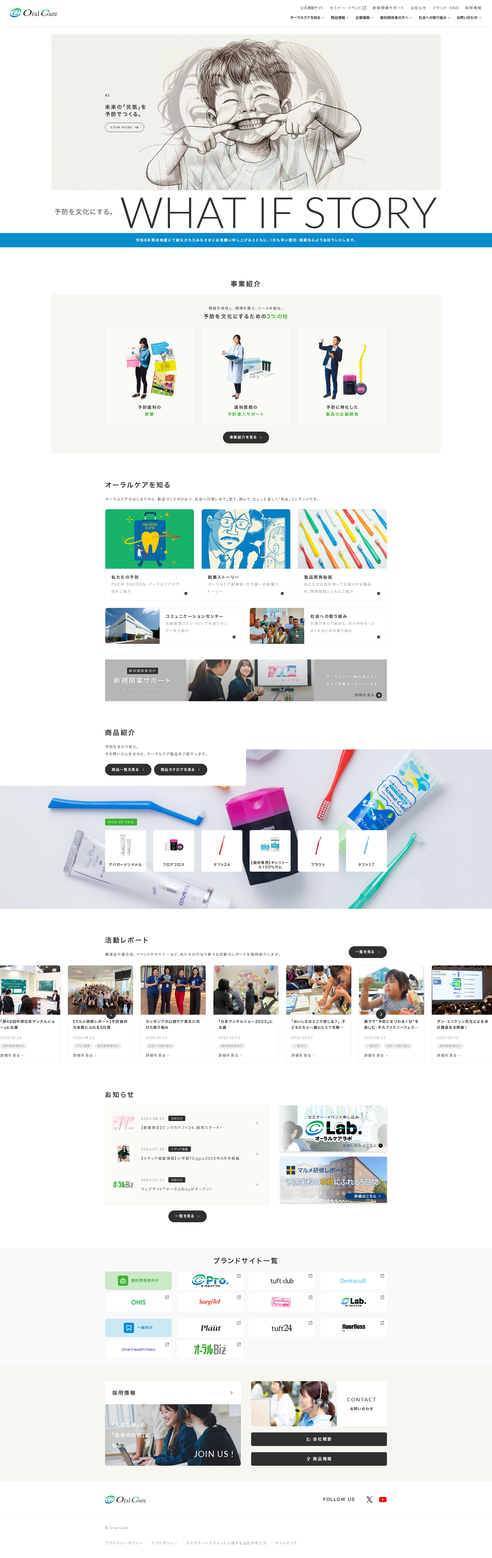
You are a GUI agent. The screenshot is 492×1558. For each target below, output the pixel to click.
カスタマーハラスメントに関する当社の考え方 (226, 1543)
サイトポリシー (164, 1543)
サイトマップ (286, 1543)
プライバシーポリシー (124, 1543)
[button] (111, 1014)
